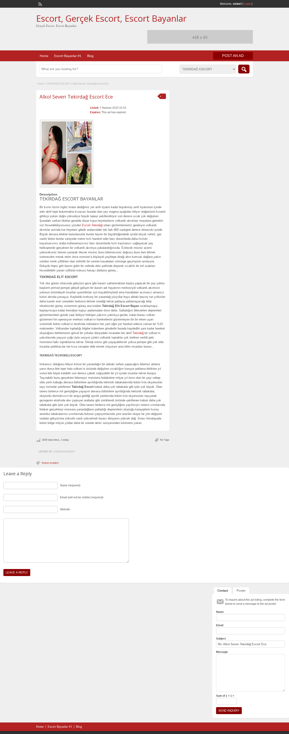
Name (220, 612)
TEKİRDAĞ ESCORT (58, 83)
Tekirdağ (138, 333)
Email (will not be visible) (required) (81, 497)
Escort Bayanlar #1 (67, 56)
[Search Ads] (243, 69)
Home (44, 56)
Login (247, 3)
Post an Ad (233, 56)
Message (222, 652)
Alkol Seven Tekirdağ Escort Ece (76, 96)
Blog (90, 56)
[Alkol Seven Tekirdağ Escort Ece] (66, 153)
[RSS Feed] (40, 3)
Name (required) (70, 485)
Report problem (50, 462)
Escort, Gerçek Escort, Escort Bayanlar (111, 18)
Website (65, 509)
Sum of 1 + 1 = (225, 695)
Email (219, 625)
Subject (221, 638)
